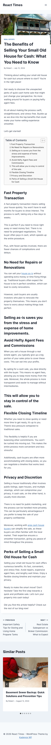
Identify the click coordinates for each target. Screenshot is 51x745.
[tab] (20, 713)
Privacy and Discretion (21, 175)
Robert (9, 68)
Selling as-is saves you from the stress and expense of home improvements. (26, 153)
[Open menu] (45, 5)
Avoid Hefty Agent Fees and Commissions (24, 161)
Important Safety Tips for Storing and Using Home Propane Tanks (13, 627)
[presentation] (25, 672)
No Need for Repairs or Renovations (28, 147)
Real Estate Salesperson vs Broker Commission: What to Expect (38, 627)
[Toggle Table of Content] (41, 140)
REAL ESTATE (9, 39)
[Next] (44, 684)
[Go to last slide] (7, 684)
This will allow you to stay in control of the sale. (28, 167)
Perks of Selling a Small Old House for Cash (27, 180)
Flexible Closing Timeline (23, 172)
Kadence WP (25, 737)
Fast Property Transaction (23, 144)
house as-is (27, 273)
